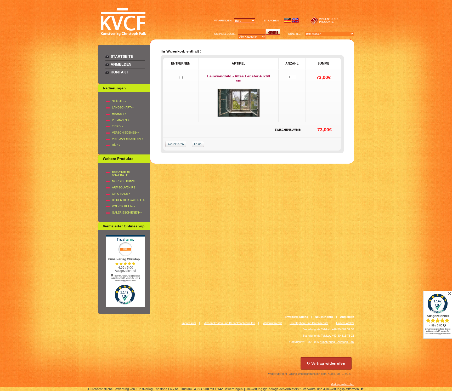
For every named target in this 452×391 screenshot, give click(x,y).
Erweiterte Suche (296, 316)
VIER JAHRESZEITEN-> (127, 138)
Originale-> (121, 193)
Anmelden (121, 64)
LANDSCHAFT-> (122, 107)
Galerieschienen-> (127, 212)
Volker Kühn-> (123, 206)
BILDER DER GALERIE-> (128, 200)
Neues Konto (324, 316)
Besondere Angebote (121, 173)
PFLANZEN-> (120, 120)
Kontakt (119, 72)
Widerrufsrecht (272, 323)
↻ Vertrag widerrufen (326, 363)
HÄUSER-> (119, 113)
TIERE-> (117, 126)
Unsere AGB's (345, 323)
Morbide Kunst (124, 181)
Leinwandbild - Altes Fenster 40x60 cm (238, 78)
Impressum (189, 323)
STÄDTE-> (119, 101)
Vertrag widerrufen (342, 384)
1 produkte (329, 20)
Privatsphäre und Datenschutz (309, 323)
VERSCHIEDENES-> (125, 132)
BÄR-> (116, 145)
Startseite (122, 56)
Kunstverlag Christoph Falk (337, 341)
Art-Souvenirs (123, 187)
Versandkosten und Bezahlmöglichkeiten (229, 323)
